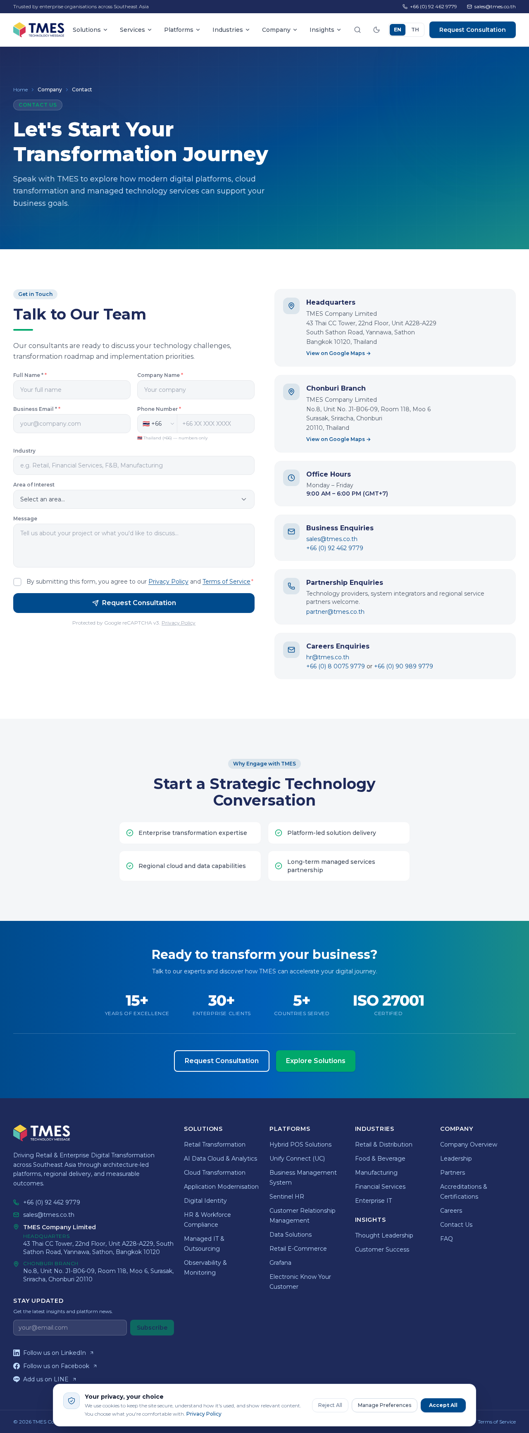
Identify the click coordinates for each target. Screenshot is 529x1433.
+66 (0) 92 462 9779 (433, 6)
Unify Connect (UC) (297, 1158)
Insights (322, 29)
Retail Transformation (214, 1144)
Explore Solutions (316, 1061)
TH (415, 29)
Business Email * (36, 409)
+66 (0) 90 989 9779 (403, 666)
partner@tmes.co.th (335, 611)
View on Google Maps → (338, 353)
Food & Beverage (380, 1158)
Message (25, 518)
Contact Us (456, 1224)
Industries (227, 29)
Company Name (160, 375)
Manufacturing (376, 1172)
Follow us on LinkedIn (54, 1353)
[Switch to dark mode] (376, 30)
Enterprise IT (373, 1200)
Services (132, 29)
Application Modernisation (221, 1186)
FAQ (446, 1238)
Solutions (87, 29)
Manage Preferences (384, 1405)
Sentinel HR (286, 1196)
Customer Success (382, 1249)
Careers (451, 1210)
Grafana (280, 1262)
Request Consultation (472, 29)
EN (397, 29)
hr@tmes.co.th (327, 657)
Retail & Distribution (383, 1144)
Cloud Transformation (214, 1172)
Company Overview (468, 1144)
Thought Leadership (384, 1235)
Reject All (330, 1405)
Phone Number (159, 409)
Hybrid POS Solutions (300, 1144)
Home (20, 89)
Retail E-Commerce (298, 1248)
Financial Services (380, 1186)
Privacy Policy (168, 581)
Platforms (178, 29)
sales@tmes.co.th (495, 6)
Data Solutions (290, 1234)
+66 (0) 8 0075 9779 (335, 666)
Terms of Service (226, 581)
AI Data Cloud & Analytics (220, 1158)
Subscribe (152, 1327)
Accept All (443, 1405)
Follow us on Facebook (56, 1366)
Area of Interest (34, 485)
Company (276, 29)
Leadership (456, 1158)
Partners (452, 1172)
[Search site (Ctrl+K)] (357, 30)
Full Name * (30, 375)
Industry (24, 451)
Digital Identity (205, 1200)
